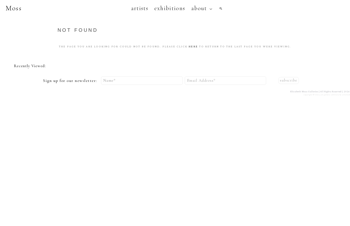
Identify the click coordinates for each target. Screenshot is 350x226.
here (193, 46)
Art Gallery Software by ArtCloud (335, 94)
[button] (201, 8)
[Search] (221, 8)
